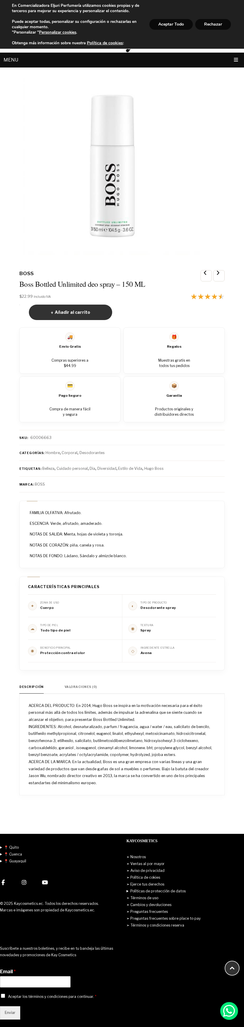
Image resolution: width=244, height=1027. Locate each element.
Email (8, 971)
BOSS (40, 484)
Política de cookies (105, 43)
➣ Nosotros (136, 857)
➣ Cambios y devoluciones (148, 904)
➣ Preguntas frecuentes (147, 911)
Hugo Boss (154, 468)
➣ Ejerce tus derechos (145, 884)
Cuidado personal (72, 468)
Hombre (53, 453)
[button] (229, 1011)
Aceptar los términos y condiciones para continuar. (52, 996)
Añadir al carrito (72, 312)
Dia (92, 468)
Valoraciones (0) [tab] (81, 687)
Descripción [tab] (31, 687)
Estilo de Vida (130, 468)
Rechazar (213, 24)
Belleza (48, 468)
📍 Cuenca (13, 854)
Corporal (69, 453)
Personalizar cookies (57, 32)
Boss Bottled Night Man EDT (206, 275)
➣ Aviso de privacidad (145, 870)
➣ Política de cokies (143, 877)
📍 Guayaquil (15, 861)
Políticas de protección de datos (158, 891)
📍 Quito (11, 847)
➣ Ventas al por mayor (145, 863)
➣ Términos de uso (142, 898)
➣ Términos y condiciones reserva (155, 925)
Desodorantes (92, 453)
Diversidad (106, 468)
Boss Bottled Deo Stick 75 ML (219, 275)
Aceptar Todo (171, 24)
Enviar (10, 1012)
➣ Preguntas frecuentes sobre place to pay (163, 918)
